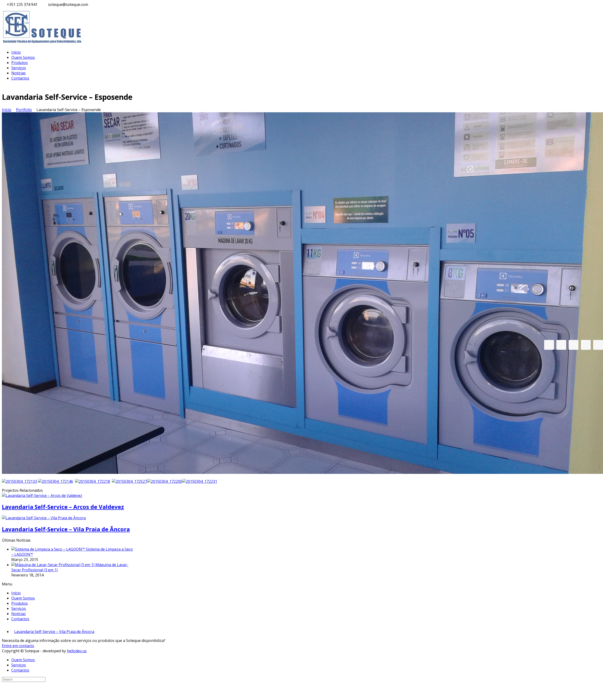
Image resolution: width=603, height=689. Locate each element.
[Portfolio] (586, 345)
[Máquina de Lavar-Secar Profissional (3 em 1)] (53, 564)
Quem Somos (23, 57)
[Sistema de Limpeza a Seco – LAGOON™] (48, 549)
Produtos (19, 62)
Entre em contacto (18, 645)
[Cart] (561, 345)
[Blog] (574, 345)
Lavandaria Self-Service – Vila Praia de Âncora (66, 529)
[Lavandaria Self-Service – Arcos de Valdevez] (42, 495)
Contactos (20, 78)
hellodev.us (77, 650)
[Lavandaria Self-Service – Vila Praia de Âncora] (44, 517)
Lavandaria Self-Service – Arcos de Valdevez (63, 507)
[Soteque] (42, 43)
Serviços (18, 67)
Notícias (18, 73)
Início (16, 52)
